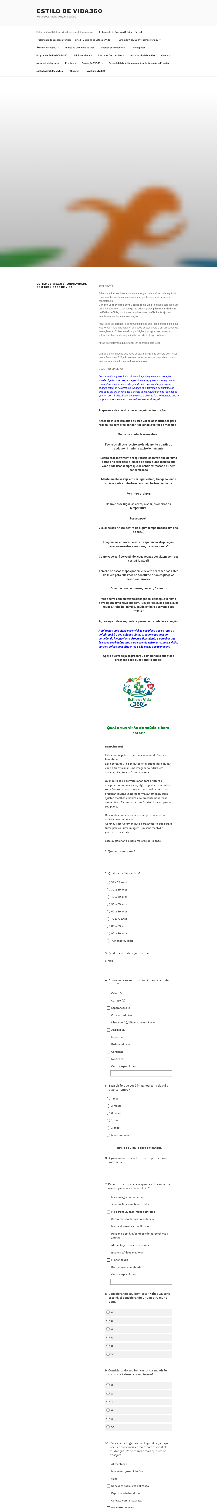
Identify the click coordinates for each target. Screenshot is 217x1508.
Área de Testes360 (46, 47)
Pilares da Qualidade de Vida (80, 47)
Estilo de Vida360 (70, 11)
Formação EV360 (91, 63)
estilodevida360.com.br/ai (50, 71)
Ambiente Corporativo (110, 55)
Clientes (74, 71)
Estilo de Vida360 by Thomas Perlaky (138, 39)
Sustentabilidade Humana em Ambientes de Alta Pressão (139, 63)
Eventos (69, 63)
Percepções (139, 47)
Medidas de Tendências (113, 47)
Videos (164, 55)
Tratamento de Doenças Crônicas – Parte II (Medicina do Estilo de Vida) (73, 39)
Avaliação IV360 (96, 71)
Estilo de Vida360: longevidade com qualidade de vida (64, 32)
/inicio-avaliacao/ (83, 55)
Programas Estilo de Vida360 (52, 55)
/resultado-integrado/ (47, 63)
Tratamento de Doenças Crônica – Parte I (120, 32)
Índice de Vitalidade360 (142, 55)
